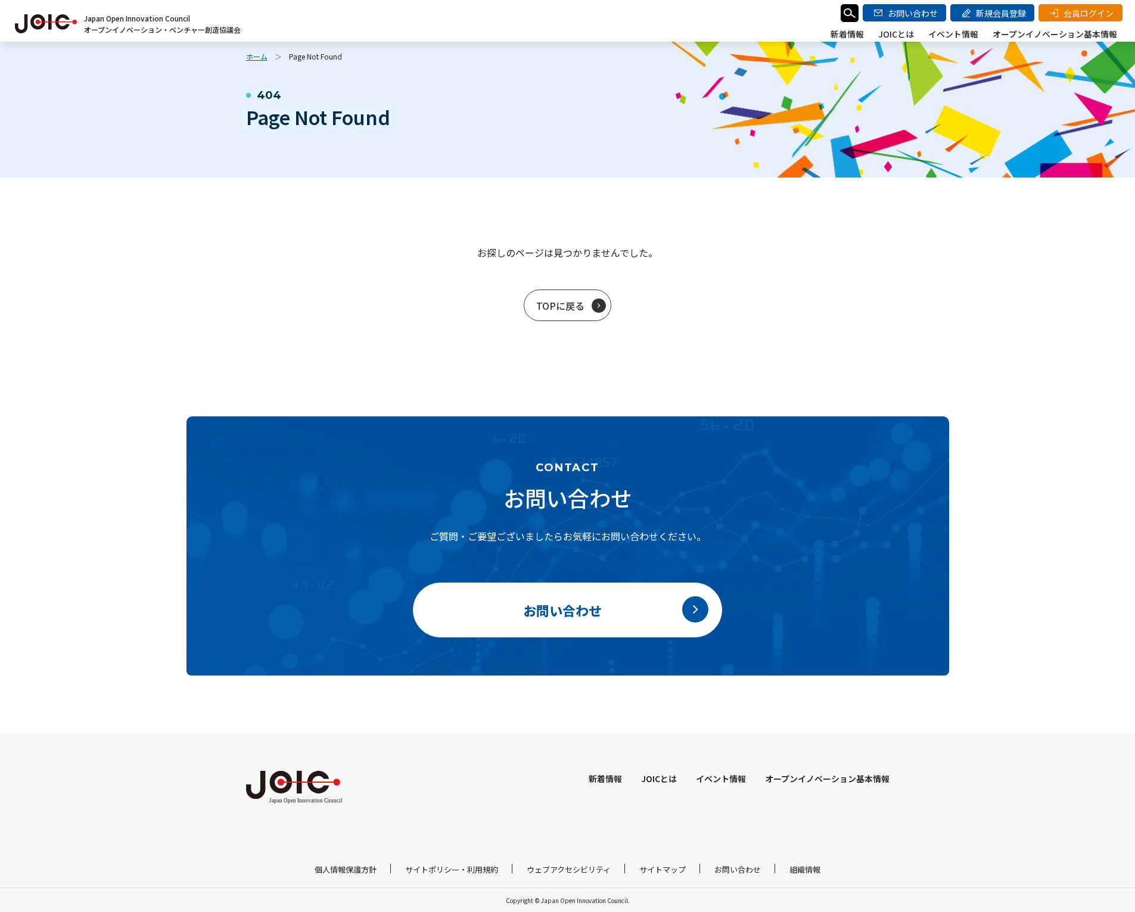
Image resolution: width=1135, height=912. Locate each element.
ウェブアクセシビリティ (569, 869)
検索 (850, 13)
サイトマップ (662, 869)
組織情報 (804, 869)
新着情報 (847, 34)
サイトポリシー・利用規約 (451, 869)
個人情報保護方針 (346, 869)
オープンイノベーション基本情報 (1055, 34)
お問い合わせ (737, 869)
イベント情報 (953, 34)
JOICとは (896, 34)
